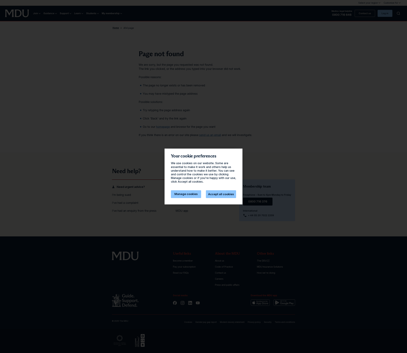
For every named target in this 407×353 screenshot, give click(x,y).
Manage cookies (186, 194)
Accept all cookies (221, 194)
